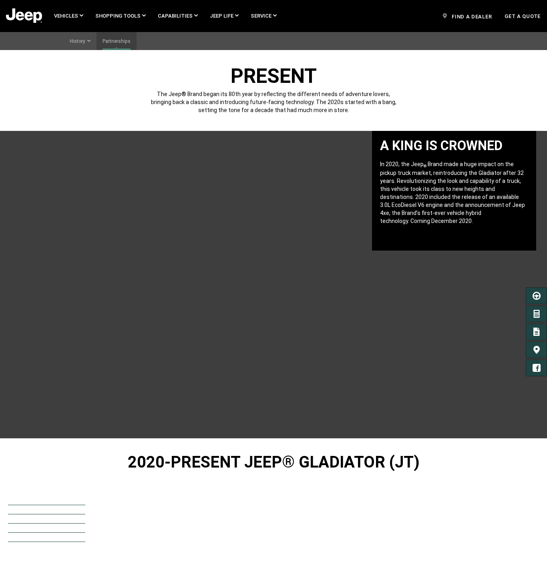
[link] (24, 16)
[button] (68, 16)
